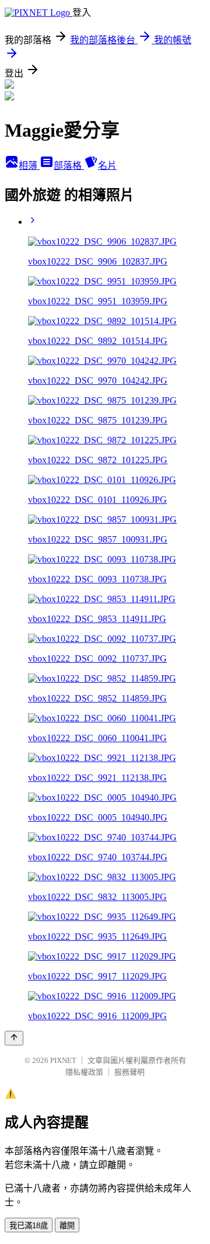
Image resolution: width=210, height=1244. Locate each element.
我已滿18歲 (28, 1225)
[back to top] (14, 1038)
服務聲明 (129, 1072)
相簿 (29, 166)
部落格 (69, 166)
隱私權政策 (84, 1072)
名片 (107, 166)
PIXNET (63, 1060)
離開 (67, 1225)
